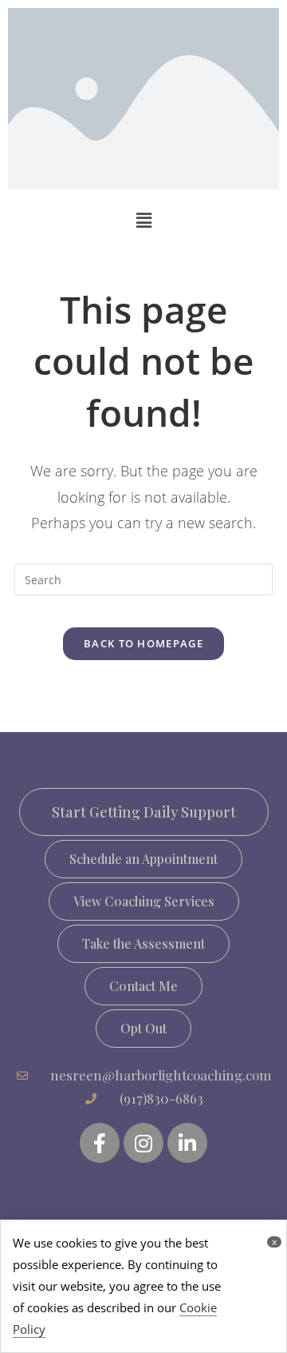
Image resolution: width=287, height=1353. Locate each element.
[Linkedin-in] (187, 1143)
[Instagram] (143, 1143)
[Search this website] (143, 578)
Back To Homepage (143, 643)
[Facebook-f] (100, 1143)
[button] (143, 859)
